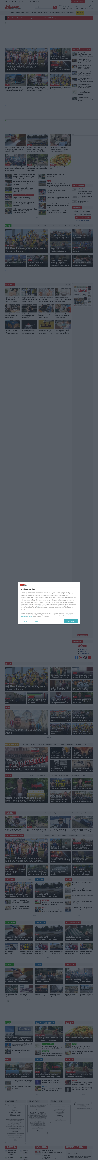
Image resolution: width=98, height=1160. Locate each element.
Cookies (30, 616)
